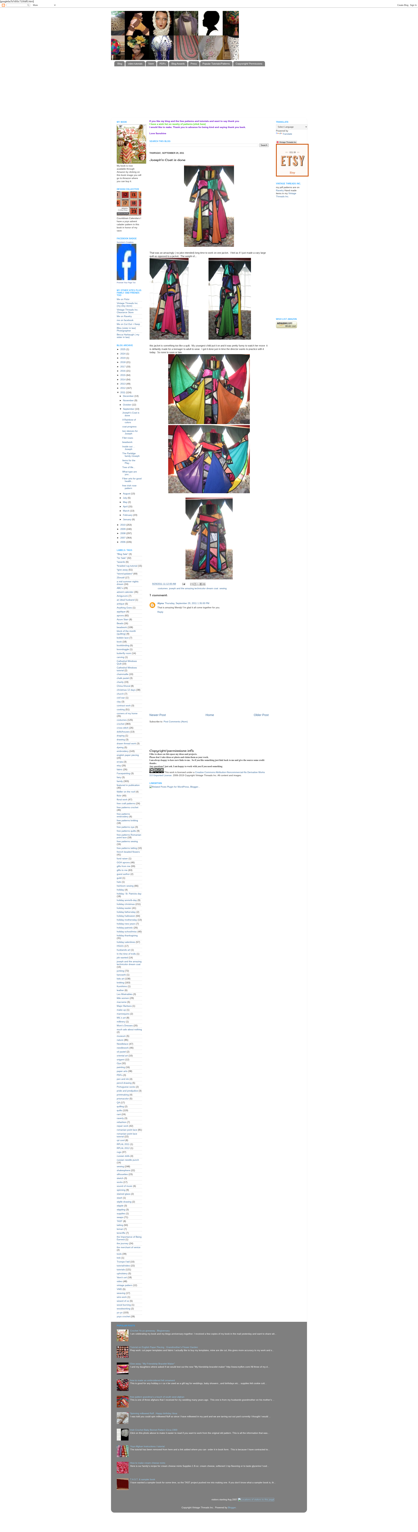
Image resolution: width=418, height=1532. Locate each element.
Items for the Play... (128, 461)
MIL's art (121, 1018)
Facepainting (123, 773)
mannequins (123, 1014)
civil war (121, 698)
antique (120, 604)
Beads (120, 623)
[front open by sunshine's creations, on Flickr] (209, 423)
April (125, 506)
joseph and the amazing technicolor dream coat (193, 588)
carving (120, 657)
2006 (123, 542)
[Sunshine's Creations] (126, 279)
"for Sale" (121, 558)
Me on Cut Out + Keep (128, 324)
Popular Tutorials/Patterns (216, 63)
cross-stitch (123, 728)
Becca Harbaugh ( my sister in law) (128, 335)
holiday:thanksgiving (127, 935)
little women (123, 998)
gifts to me (122, 870)
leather (120, 990)
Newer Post (157, 715)
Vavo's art (122, 1277)
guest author (123, 874)
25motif (120, 577)
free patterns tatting (127, 848)
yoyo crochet (123, 1316)
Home (210, 715)
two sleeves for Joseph (130, 432)
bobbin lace (123, 638)
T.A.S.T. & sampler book (142, 1479)
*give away (122, 570)
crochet (120, 724)
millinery (121, 1021)
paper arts (122, 1071)
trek (119, 1258)
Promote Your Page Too (126, 283)
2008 (123, 533)
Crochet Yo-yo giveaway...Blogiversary (150, 1331)
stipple (120, 1205)
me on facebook (125, 320)
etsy (119, 765)
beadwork (127, 442)
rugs (119, 1152)
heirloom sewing (125, 886)
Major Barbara (124, 1006)
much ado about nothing (129, 1029)
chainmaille (122, 674)
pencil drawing (124, 1083)
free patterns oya (125, 827)
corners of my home (127, 713)
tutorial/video (123, 1265)
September (129, 409)
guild (119, 878)
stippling (121, 1209)
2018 (123, 362)
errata (120, 762)
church (120, 694)
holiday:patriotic (125, 927)
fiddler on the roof (126, 792)
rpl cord (121, 1140)
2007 (123, 538)
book (119, 641)
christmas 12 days (126, 690)
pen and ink (123, 1079)
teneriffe (121, 1233)
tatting (120, 1225)
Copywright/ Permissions (249, 63)
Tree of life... (128, 467)
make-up (121, 1010)
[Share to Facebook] (201, 584)
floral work (122, 799)
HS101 (120, 946)
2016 (123, 371)
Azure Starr (123, 619)
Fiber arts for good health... (132, 479)
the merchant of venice (128, 1247)
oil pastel (121, 1052)
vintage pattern (124, 1285)
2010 (123, 525)
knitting (120, 982)
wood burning (124, 1305)
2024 (123, 354)
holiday (120, 890)
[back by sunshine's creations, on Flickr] (209, 578)
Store (151, 63)
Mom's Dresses (125, 1025)
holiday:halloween (126, 916)
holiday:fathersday (126, 912)
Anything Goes (124, 607)
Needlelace (122, 1044)
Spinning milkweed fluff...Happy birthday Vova (153, 1413)
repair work (122, 1126)
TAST (119, 1221)
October (127, 405)
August (127, 493)
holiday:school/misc (127, 931)
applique (121, 611)
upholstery (122, 1273)
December (128, 396)
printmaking (123, 1095)
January (127, 519)
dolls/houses (123, 732)
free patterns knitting (127, 820)
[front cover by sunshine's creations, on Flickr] (131, 163)
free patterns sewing (127, 841)
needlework (123, 1048)
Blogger (232, 1507)
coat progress (129, 426)
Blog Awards (178, 63)
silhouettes (122, 1174)
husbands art (123, 950)
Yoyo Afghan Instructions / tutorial (147, 1446)
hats (119, 882)
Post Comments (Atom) (176, 721)
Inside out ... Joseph (128, 447)
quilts (119, 1110)
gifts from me (123, 866)
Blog (119, 63)
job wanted (122, 957)
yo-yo (119, 1312)
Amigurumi (122, 596)
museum (121, 1036)
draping (121, 735)
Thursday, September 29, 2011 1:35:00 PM (187, 603)
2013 (123, 384)
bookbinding (123, 645)
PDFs (163, 63)
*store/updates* (125, 573)
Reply (160, 612)
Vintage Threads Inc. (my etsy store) (127, 304)
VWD (119, 1289)
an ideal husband (126, 600)
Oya (119, 1063)
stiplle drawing (124, 1202)
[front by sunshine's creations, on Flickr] (209, 246)
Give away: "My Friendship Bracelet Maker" (152, 1364)
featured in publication (128, 785)
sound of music (124, 1186)
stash (119, 1198)
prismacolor (123, 1098)
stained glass (123, 1194)
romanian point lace (127, 1130)
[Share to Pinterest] (204, 584)
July (125, 498)
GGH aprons (123, 862)
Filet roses (127, 438)
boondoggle (123, 649)
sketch (120, 1178)
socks (120, 1182)
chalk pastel (123, 678)
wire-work (122, 1297)
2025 (123, 349)
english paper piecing (128, 755)
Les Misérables (124, 994)
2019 (123, 358)
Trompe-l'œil (123, 1262)
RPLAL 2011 (123, 1144)
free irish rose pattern (129, 486)
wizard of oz (123, 1301)
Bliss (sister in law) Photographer (126, 329)
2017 (123, 366)
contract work (124, 705)
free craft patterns (126, 803)
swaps (120, 1217)
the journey (122, 1243)
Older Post (261, 715)
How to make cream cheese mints (147, 1463)
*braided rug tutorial (127, 566)
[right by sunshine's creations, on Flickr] (230, 338)
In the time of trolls (126, 954)
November (128, 400)
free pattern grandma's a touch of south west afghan (157, 1397)
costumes (163, 588)
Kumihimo (122, 986)
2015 (123, 375)
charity (120, 682)
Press (194, 63)
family (120, 781)
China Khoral (123, 686)
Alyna (160, 603)
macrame (122, 1002)
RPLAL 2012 (123, 1148)
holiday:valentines (126, 942)
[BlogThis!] (194, 584)
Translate (287, 134)
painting (121, 1067)
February (128, 515)
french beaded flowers (128, 852)
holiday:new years (126, 924)
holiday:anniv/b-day (127, 900)
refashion (121, 1122)
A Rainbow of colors (129, 421)
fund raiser (122, 858)
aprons (120, 615)
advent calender (125, 592)
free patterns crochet (127, 807)
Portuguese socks (126, 1087)
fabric (119, 769)
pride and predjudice (127, 1091)
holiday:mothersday (127, 920)
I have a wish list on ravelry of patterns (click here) (177, 124)
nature (120, 1040)
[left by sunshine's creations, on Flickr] (169, 299)
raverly (120, 1118)
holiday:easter (124, 908)
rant (119, 1114)
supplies (121, 1213)
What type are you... (129, 473)
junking (120, 971)
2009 (123, 529)
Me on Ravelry (124, 316)
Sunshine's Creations (125, 242)
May (125, 502)
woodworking (123, 1308)
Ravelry (280, 190)
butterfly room (124, 653)
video (119, 1281)
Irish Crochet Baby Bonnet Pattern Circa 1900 (153, 1430)
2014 (123, 379)
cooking (121, 709)
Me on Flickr (123, 299)
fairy (119, 777)
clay (119, 701)
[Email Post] (183, 584)
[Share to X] (198, 584)
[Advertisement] (193, 109)
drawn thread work (126, 743)
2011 (123, 392)
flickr (119, 795)
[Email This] (191, 584)
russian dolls (123, 1156)
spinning (121, 1190)
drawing (121, 739)
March (126, 511)
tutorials (121, 1269)
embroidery (123, 751)
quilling (120, 1106)
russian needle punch (128, 1160)
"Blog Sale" (122, 554)
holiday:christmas (126, 904)
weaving (121, 1293)
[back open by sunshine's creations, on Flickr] (209, 492)
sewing (223, 588)
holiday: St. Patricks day (129, 893)
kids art (120, 978)
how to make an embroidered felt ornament (152, 1380)
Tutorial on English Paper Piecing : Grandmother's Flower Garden (164, 1347)
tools (119, 1254)
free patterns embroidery (123, 815)
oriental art (122, 1055)
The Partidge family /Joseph (131, 454)
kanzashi (121, 975)
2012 (123, 388)
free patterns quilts (126, 831)
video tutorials (135, 63)
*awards (121, 562)
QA (118, 1102)
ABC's (120, 588)
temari (120, 1229)
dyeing (120, 747)
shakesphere (123, 1170)
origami (120, 1059)
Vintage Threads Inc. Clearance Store (127, 311)
